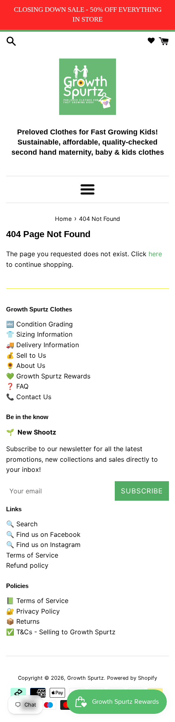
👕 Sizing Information (39, 334)
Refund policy (27, 565)
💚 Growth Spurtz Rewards (48, 376)
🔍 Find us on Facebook (43, 534)
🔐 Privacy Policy (33, 611)
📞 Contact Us (28, 397)
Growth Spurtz (85, 678)
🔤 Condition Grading (39, 324)
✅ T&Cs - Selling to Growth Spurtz (61, 632)
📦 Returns (22, 621)
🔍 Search (21, 524)
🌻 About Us (25, 365)
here (155, 254)
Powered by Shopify (132, 678)
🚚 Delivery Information (42, 345)
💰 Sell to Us (26, 355)
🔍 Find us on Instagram (43, 544)
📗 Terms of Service (37, 601)
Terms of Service (32, 555)
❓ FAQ (17, 386)
